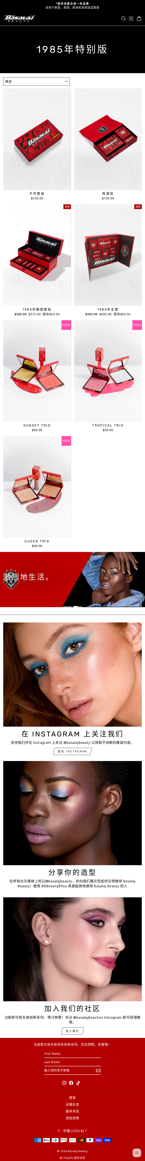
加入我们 (72, 1031)
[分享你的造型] (72, 813)
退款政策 (72, 1118)
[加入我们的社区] (72, 949)
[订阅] (98, 1070)
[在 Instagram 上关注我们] (72, 674)
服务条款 (72, 1111)
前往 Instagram (72, 751)
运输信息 (72, 1104)
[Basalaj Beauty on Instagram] (64, 1082)
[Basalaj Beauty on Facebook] (71, 1082)
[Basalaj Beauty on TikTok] (78, 1082)
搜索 (72, 1097)
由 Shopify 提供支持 (72, 1157)
